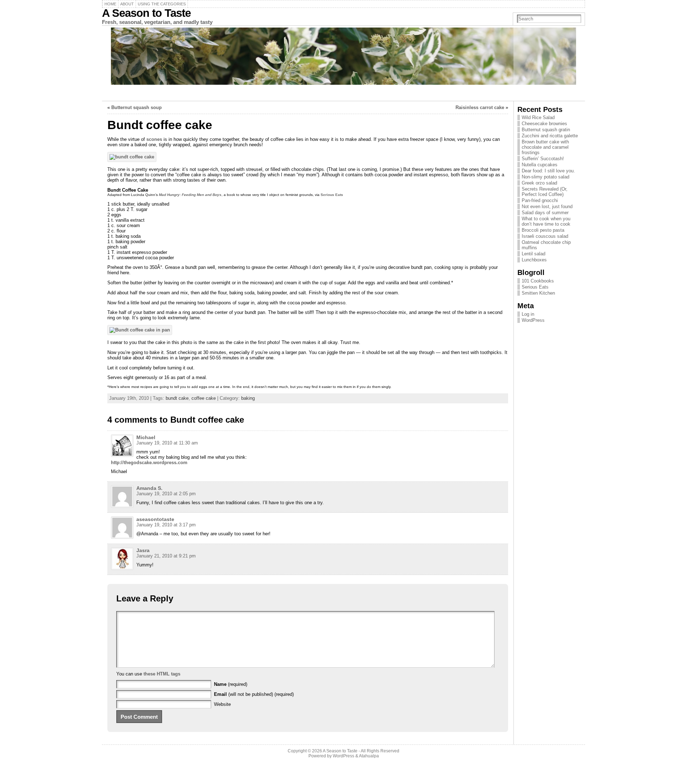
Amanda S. (149, 488)
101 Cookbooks (538, 281)
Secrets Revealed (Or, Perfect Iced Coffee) (544, 191)
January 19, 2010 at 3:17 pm (166, 524)
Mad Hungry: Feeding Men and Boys (190, 195)
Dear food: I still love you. (548, 170)
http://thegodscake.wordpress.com (149, 462)
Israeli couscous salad (545, 236)
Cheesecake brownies (544, 123)
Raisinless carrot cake (479, 107)
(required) (230, 684)
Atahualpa (369, 755)
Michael (145, 437)
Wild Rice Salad (538, 117)
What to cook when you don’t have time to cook (546, 221)
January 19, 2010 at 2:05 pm (166, 493)
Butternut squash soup (136, 107)
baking (248, 398)
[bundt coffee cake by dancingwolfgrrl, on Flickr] (131, 156)
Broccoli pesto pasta (543, 230)
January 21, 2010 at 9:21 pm (166, 556)
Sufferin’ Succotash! (543, 158)
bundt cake (177, 398)
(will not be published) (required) (254, 694)
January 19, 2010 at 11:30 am (167, 443)
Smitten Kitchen (538, 293)
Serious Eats (332, 195)
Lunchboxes (534, 259)
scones (154, 139)
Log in (528, 314)
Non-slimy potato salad (545, 177)
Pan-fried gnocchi (540, 200)
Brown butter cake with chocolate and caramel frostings (545, 147)
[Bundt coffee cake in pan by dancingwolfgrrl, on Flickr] (139, 330)
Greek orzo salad (539, 183)
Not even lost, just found (547, 206)
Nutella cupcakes (539, 164)
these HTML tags (161, 674)
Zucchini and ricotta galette (550, 135)
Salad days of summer (545, 212)
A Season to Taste (146, 13)
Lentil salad (533, 253)
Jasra (143, 550)
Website (222, 704)
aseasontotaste (155, 519)
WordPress (533, 320)
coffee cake (203, 398)
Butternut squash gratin (546, 129)
